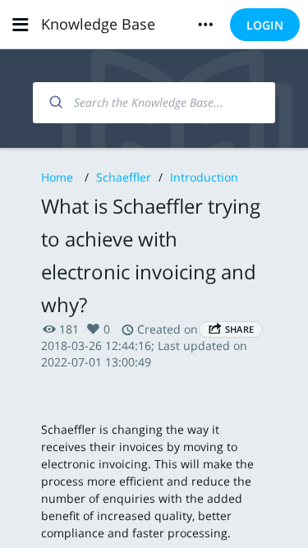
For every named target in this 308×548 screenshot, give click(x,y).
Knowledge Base (98, 24)
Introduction (204, 177)
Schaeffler (123, 177)
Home (57, 177)
